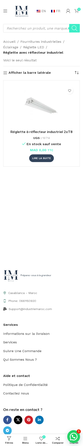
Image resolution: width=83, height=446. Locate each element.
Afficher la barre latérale (30, 73)
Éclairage (10, 47)
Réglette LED (33, 47)
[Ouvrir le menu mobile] (5, 11)
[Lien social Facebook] (7, 420)
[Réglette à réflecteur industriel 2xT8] (41, 106)
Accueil (9, 42)
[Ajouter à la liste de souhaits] (69, 90)
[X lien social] (18, 420)
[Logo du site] (21, 11)
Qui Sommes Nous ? (20, 359)
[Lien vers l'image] (28, 276)
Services (10, 342)
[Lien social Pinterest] (28, 420)
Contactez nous (16, 393)
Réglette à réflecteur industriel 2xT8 (41, 132)
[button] (73, 436)
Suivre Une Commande (22, 351)
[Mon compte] (68, 11)
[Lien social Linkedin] (39, 420)
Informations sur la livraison (26, 334)
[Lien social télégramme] (7, 430)
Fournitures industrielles (40, 42)
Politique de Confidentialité (25, 385)
